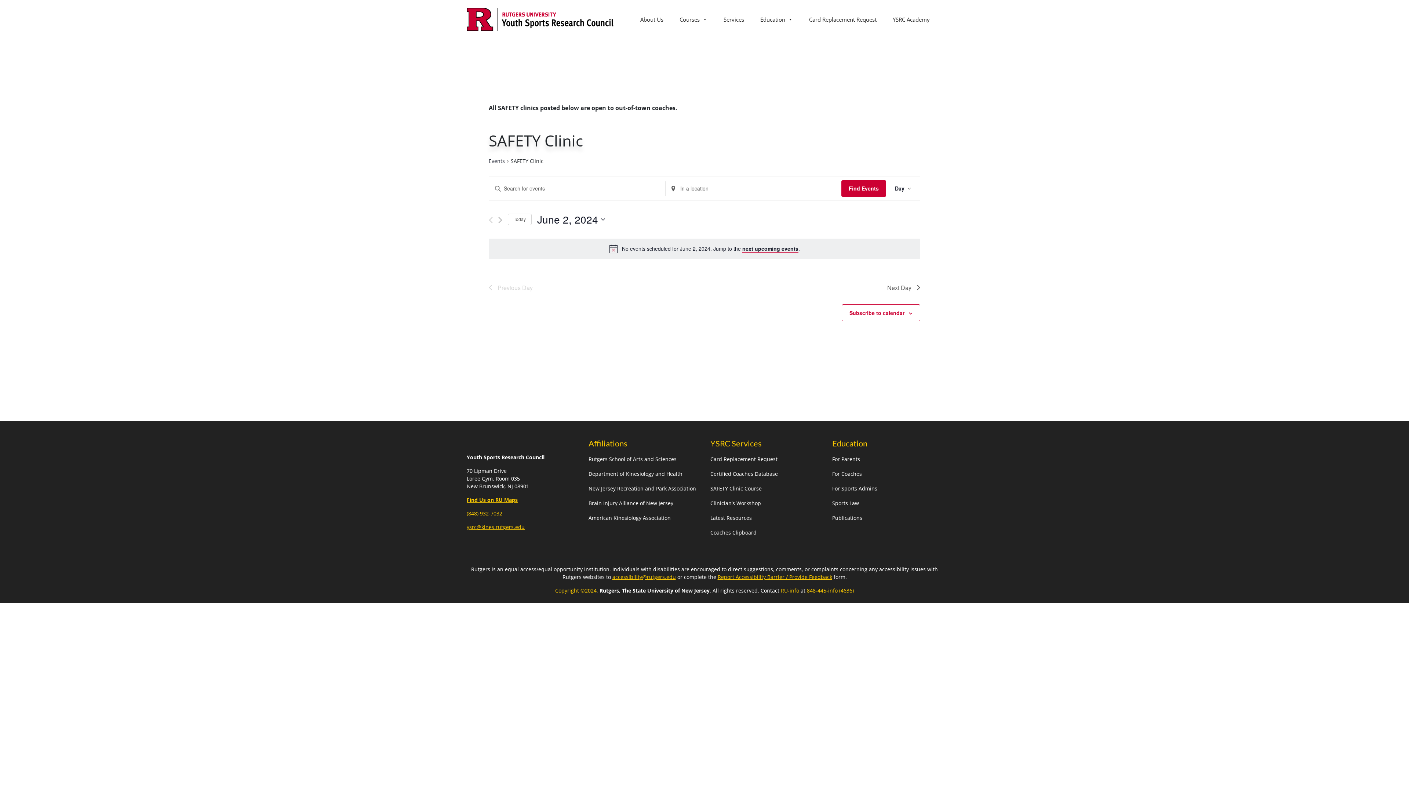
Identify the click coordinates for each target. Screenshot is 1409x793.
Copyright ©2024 (576, 590)
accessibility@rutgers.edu (644, 576)
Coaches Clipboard (733, 532)
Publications (847, 517)
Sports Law (845, 503)
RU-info (790, 590)
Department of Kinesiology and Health (635, 473)
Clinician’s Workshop (735, 503)
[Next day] (500, 220)
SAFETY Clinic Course (736, 488)
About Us (651, 19)
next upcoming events (770, 248)
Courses (690, 19)
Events (497, 160)
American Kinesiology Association (630, 517)
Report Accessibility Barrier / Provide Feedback (775, 576)
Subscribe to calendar (876, 312)
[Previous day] (491, 220)
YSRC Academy (911, 19)
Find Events (864, 188)
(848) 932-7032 (484, 513)
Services (734, 19)
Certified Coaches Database (744, 473)
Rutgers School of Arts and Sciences (633, 459)
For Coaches (847, 473)
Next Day (899, 287)
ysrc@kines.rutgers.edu (496, 527)
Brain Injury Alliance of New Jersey (631, 503)
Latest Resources (731, 517)
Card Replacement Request (843, 19)
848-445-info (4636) (830, 590)
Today (520, 219)
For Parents (846, 459)
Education (772, 19)
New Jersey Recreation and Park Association (642, 488)
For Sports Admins (854, 488)
